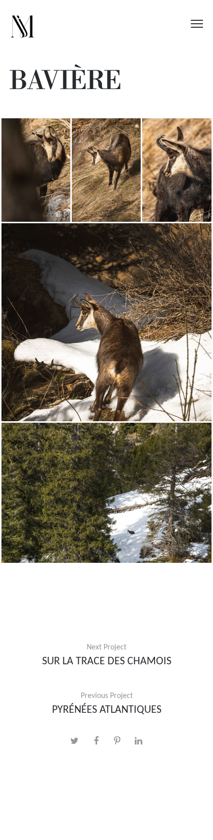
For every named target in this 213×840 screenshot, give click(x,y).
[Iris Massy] (22, 23)
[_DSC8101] (106, 493)
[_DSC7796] (35, 170)
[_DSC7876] (177, 170)
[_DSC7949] (106, 322)
